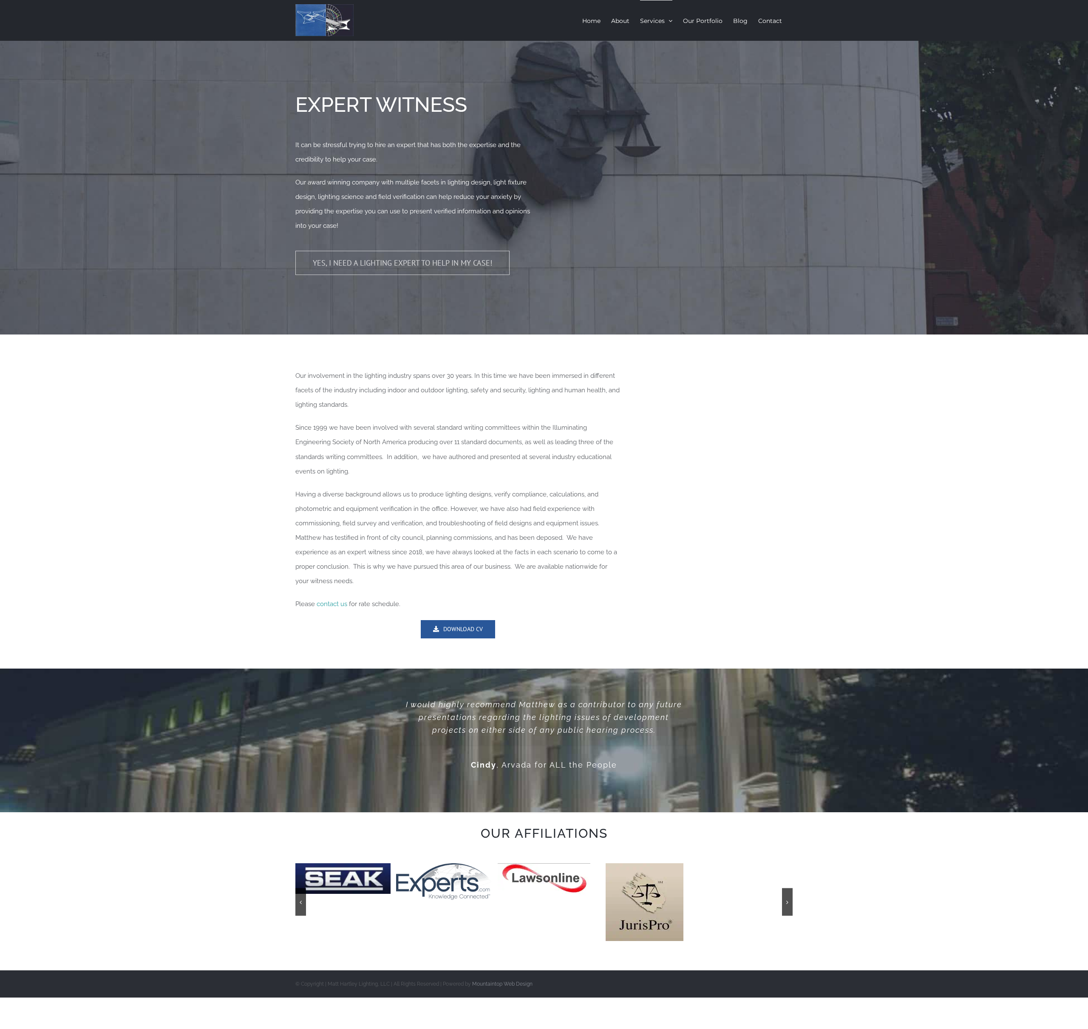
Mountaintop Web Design (502, 984)
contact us (331, 604)
